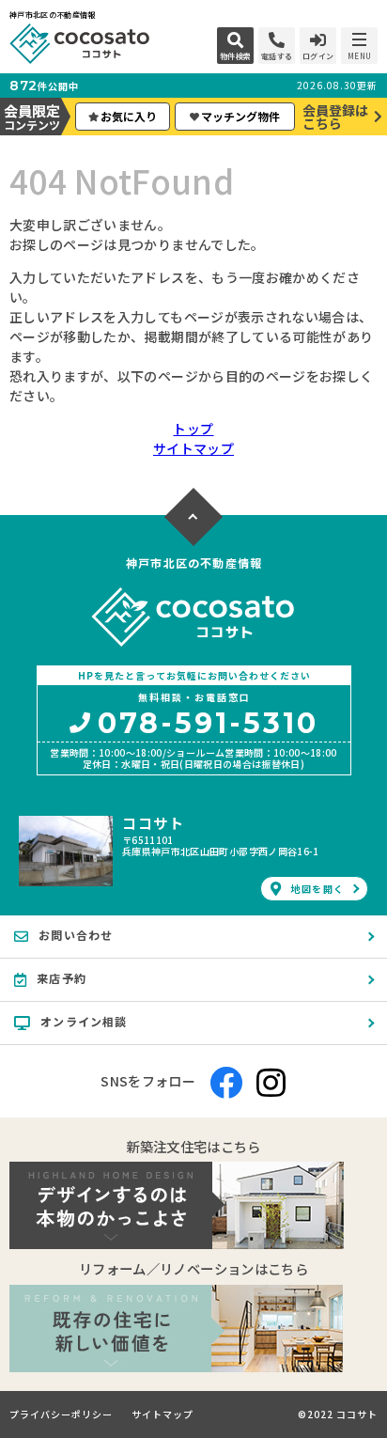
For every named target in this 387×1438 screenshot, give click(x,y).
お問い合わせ (76, 935)
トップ (193, 428)
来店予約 (61, 978)
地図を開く (317, 889)
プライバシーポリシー (61, 1414)
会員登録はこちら (335, 117)
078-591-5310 (208, 725)
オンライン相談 (83, 1021)
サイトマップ (193, 448)
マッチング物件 (240, 116)
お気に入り (129, 116)
